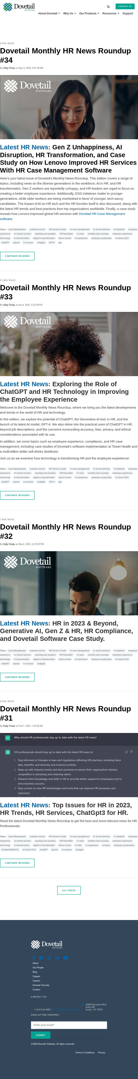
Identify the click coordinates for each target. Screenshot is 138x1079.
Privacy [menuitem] (101, 1052)
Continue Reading (17, 256)
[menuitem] (49, 13)
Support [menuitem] (128, 13)
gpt (60, 242)
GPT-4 (52, 242)
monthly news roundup (98, 234)
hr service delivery (101, 229)
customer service (37, 229)
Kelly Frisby (9, 68)
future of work (65, 238)
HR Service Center (57, 229)
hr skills (78, 845)
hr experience (81, 238)
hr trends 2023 (122, 238)
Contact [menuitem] (36, 989)
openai (16, 242)
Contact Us (125, 6)
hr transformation (21, 238)
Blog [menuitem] (35, 972)
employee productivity (101, 238)
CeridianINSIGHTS (10, 850)
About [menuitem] (35, 963)
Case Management (17, 229)
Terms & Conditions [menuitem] (85, 1052)
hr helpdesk (119, 229)
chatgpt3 (41, 242)
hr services (28, 242)
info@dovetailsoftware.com (68, 1009)
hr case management (79, 229)
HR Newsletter (66, 234)
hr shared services (22, 234)
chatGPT (5, 242)
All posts (69, 890)
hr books (106, 845)
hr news (80, 234)
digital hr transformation (44, 238)
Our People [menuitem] (38, 967)
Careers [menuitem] (36, 980)
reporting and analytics (45, 234)
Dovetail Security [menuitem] (41, 985)
